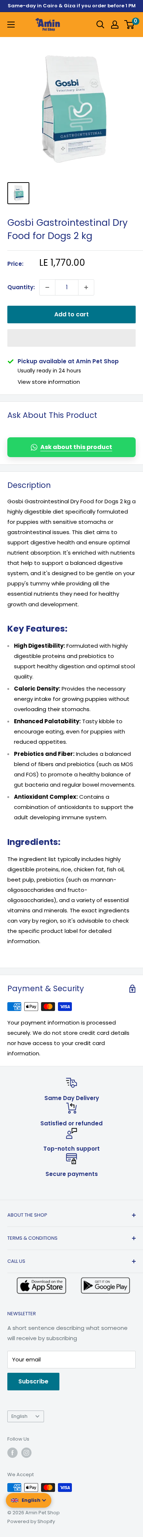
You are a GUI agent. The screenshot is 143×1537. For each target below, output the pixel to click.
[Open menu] (11, 24)
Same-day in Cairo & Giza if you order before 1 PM (72, 5)
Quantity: (21, 287)
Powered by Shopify (31, 1521)
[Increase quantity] (86, 287)
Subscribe (33, 1381)
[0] (129, 24)
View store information (49, 382)
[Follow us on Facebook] (12, 1453)
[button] (71, 338)
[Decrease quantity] (47, 287)
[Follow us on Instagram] (26, 1453)
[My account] (114, 25)
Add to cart (71, 314)
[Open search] (100, 25)
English (19, 1416)
